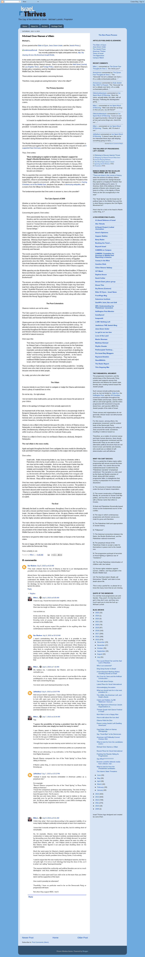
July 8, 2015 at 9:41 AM (50, 818)
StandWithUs (100, 360)
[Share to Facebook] (59, 555)
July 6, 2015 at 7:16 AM (50, 667)
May (99, 778)
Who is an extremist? (104, 666)
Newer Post (27, 937)
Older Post (82, 937)
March (99, 784)
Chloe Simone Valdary (103, 268)
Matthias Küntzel (101, 343)
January (100, 790)
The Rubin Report (102, 364)
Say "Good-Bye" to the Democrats (109, 734)
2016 (97, 636)
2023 (97, 619)
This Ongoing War (102, 367)
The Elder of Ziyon (99, 45)
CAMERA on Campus (103, 250)
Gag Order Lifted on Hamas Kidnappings (107, 730)
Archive (44, 26)
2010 (97, 806)
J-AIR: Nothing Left (102, 322)
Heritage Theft (56, 26)
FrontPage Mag (101, 295)
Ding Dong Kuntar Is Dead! (106, 669)
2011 (97, 803)
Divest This (99, 285)
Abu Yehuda (100, 224)
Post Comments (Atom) (40, 942)
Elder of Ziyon (43, 45)
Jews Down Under (56, 45)
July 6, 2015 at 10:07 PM (51, 692)
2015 (97, 639)
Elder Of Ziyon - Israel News (106, 292)
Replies (32, 594)
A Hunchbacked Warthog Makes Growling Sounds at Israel (108, 672)
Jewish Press (74, 45)
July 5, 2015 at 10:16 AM (51, 635)
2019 (97, 627)
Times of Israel (98, 53)
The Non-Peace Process (108, 35)
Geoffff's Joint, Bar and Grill (106, 302)
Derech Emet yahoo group (105, 281)
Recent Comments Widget (116, 143)
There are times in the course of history (107, 175)
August (100, 654)
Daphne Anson (101, 274)
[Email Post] (48, 555)
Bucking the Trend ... (103, 243)
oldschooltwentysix (100, 93)
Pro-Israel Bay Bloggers (104, 353)
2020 (97, 625)
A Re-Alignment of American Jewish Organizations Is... (109, 705)
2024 (97, 616)
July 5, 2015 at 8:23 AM (45, 566)
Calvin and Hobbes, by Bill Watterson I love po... (106, 701)
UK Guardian (115, 395)
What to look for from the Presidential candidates (106, 767)
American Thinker (99, 51)
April (99, 781)
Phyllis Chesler (101, 346)
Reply (30, 589)
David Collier (100, 278)
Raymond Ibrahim (102, 357)
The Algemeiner (98, 55)
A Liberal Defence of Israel (105, 220)
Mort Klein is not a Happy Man (107, 714)
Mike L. (36, 598)
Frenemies (98, 166)
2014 (97, 794)
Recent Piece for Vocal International (109, 751)
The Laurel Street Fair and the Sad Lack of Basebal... (109, 662)
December (101, 642)
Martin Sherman (101, 339)
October (100, 648)
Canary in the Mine (102, 260)
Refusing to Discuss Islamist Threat (107, 155)
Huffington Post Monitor (104, 311)
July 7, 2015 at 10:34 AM (51, 717)
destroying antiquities (73, 184)
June (99, 775)
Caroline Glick (100, 264)
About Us (34, 26)
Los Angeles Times (32, 67)
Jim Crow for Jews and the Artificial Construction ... (109, 677)
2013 (97, 797)
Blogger (85, 951)
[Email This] (52, 555)
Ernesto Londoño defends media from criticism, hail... (108, 762)
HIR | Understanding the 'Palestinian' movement (104, 307)
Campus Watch (98, 58)
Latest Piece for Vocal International (109, 684)
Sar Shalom (32, 566)
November (101, 645)
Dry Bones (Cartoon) (103, 288)
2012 (97, 800)
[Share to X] (57, 555)
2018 (97, 630)
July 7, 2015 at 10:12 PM (51, 774)
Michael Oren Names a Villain (107, 747)
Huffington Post (98, 395)
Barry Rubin (99, 239)
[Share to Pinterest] (61, 555)
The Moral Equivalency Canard (104, 162)
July (98, 657)
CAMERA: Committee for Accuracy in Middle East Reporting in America (104, 255)
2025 (97, 613)
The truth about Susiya (105, 681)
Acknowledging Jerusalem (106, 687)
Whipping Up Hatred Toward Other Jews (107, 157)
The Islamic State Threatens (107, 771)
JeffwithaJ (37, 692)
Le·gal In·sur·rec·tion (103, 332)
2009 (97, 809)
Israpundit (99, 318)
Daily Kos (115, 393)
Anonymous (97, 72)
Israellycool (99, 315)
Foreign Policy (48, 67)
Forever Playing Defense (102, 159)
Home (25, 26)
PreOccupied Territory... (104, 350)
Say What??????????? (105, 759)
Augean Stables (101, 236)
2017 (97, 634)
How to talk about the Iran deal (108, 717)
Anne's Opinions (101, 232)
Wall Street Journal (80, 64)
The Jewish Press (99, 49)
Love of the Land (102, 336)
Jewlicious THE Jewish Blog (106, 325)
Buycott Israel (100, 246)
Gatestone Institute (102, 299)
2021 (97, 621)
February (100, 787)
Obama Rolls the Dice (104, 720)
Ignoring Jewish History (102, 164)
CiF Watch (99, 271)
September (101, 651)
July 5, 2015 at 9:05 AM (50, 598)
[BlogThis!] (54, 555)
